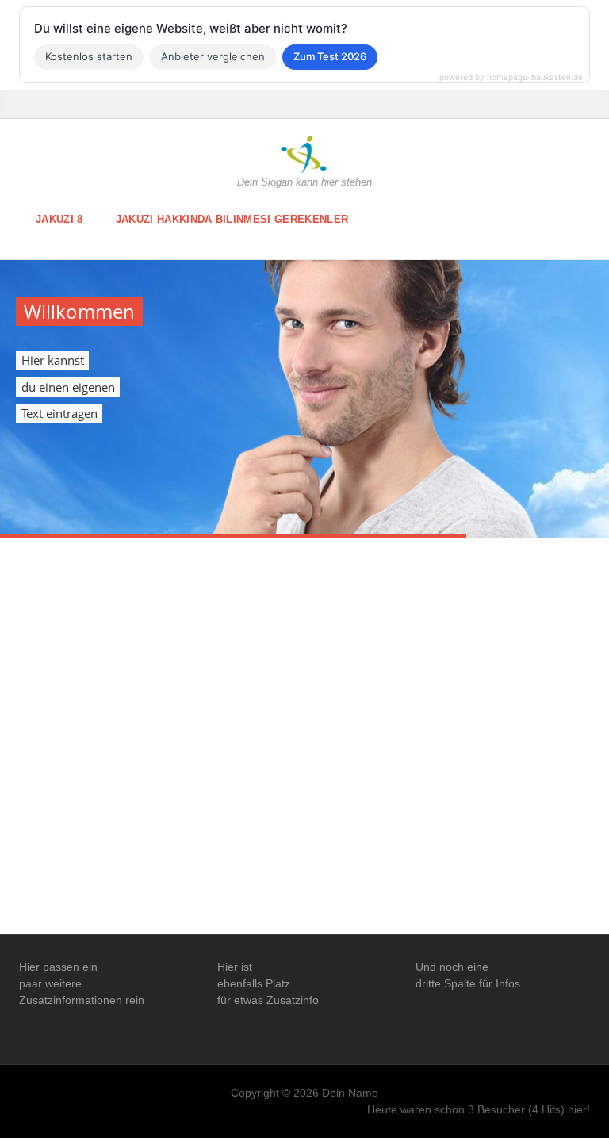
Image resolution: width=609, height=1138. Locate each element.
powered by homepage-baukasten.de (511, 77)
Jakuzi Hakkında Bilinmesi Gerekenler (232, 219)
